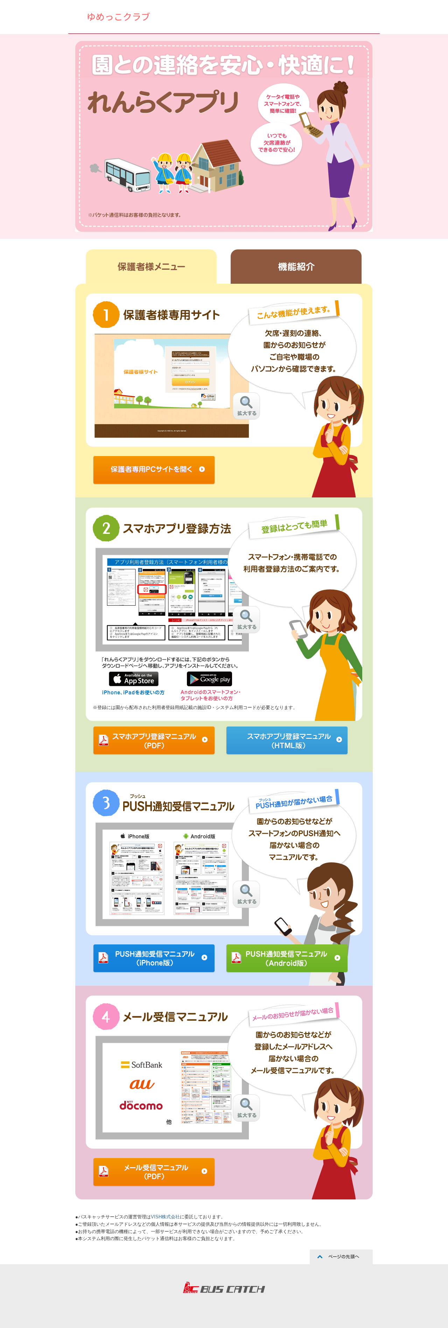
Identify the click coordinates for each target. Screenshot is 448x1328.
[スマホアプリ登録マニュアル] (246, 619)
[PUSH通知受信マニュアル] (246, 894)
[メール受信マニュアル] (246, 1108)
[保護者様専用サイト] (246, 406)
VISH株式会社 (165, 1216)
